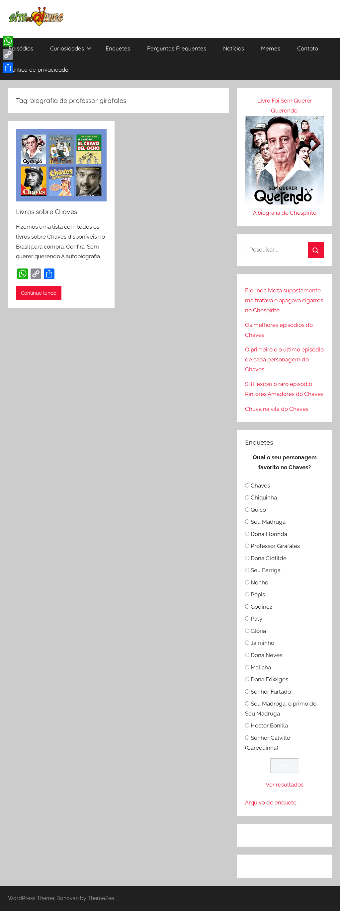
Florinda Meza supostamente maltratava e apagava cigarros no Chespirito (284, 300)
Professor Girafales (275, 546)
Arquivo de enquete (271, 802)
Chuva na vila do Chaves (276, 409)
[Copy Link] (8, 54)
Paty (256, 618)
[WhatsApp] (8, 41)
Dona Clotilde (269, 558)
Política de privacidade (38, 69)
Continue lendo (38, 293)
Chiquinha (264, 497)
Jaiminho (262, 643)
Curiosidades (67, 48)
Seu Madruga (268, 521)
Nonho (259, 582)
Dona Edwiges (269, 679)
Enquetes (118, 48)
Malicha (261, 667)
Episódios (21, 48)
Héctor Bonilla (269, 725)
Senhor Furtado (271, 691)
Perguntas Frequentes (176, 48)
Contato (307, 48)
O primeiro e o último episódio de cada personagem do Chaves (284, 359)
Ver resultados (284, 784)
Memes (270, 48)
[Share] (8, 67)
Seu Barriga (266, 570)
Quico (258, 509)
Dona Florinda (269, 534)
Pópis (258, 594)
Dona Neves (266, 655)
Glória (258, 631)
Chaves (260, 485)
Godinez (261, 606)
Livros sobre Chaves (46, 211)
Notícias (233, 48)
